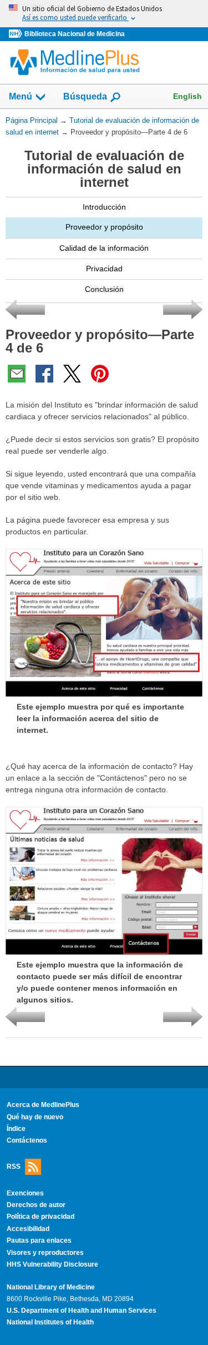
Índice (16, 1129)
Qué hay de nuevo (35, 1117)
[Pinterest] (100, 374)
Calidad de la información (104, 248)
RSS (14, 1166)
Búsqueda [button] (85, 99)
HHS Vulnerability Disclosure (52, 1264)
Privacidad (104, 268)
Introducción (104, 206)
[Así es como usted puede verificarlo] (104, 13)
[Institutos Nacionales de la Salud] (16, 34)
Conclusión (104, 289)
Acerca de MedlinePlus (43, 1105)
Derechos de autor (36, 1205)
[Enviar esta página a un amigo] (17, 374)
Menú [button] (20, 96)
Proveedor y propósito (104, 226)
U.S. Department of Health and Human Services (81, 1310)
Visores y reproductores (45, 1253)
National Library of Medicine (51, 1287)
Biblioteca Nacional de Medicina (74, 34)
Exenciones (25, 1193)
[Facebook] (44, 374)
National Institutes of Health (50, 1322)
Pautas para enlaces (39, 1240)
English (187, 96)
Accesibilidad (28, 1229)
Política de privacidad (40, 1216)
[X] (72, 374)
